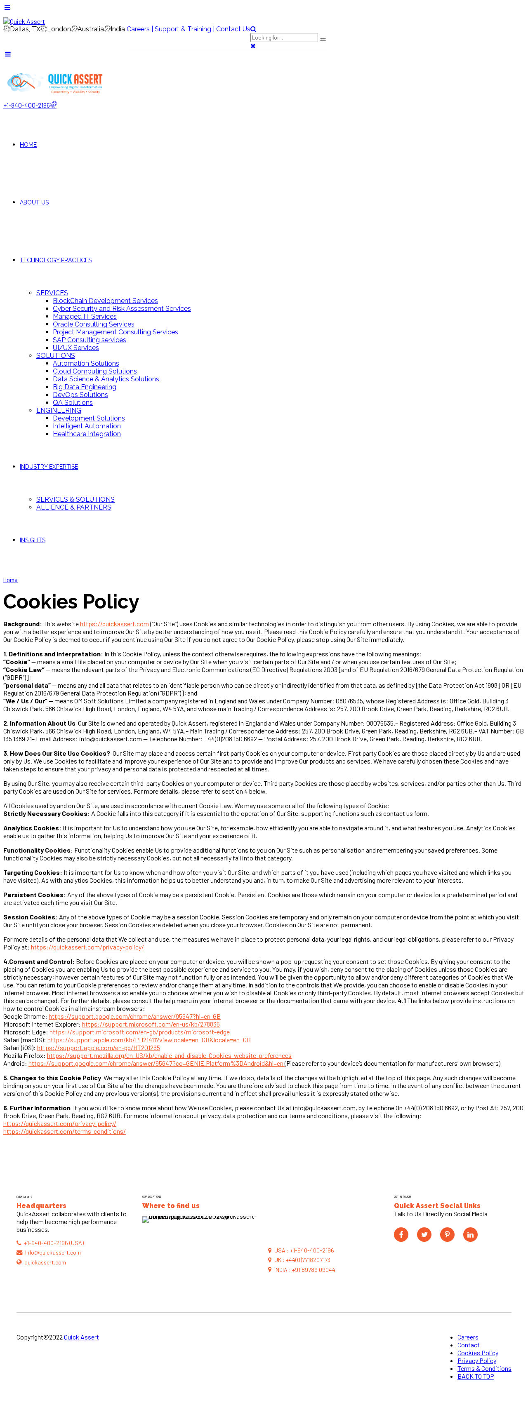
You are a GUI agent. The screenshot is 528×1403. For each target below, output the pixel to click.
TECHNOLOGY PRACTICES (56, 260)
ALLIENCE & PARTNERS (73, 507)
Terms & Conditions (484, 1368)
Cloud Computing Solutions (95, 371)
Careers (467, 1337)
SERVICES (52, 293)
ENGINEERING (58, 410)
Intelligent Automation (87, 426)
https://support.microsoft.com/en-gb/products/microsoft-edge (140, 1032)
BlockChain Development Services (105, 301)
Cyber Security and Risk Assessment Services (122, 309)
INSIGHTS (32, 540)
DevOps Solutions (80, 395)
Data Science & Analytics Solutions (106, 379)
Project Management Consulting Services (115, 332)
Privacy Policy (476, 1360)
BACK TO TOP (475, 1376)
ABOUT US (34, 202)
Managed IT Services (85, 316)
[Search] (253, 29)
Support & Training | (185, 29)
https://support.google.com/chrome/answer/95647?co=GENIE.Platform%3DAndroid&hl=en (156, 1063)
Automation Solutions (86, 363)
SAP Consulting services (89, 340)
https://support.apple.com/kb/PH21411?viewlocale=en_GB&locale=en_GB (149, 1039)
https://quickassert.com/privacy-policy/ (87, 947)
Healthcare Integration (87, 434)
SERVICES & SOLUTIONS (75, 499)
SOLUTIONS (55, 356)
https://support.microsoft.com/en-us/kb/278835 (151, 1024)
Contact (468, 1345)
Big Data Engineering (84, 387)
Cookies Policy (477, 1352)
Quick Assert (81, 1337)
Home (10, 579)
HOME (28, 144)
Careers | (141, 29)
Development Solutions (89, 418)
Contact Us (233, 29)
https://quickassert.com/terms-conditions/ (64, 1131)
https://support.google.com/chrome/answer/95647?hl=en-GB (135, 1016)
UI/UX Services (76, 348)
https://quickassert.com (114, 623)
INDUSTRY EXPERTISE (49, 466)
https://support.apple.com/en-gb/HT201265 (98, 1047)
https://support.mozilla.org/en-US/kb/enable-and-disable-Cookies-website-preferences (169, 1055)
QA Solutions (73, 403)
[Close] (253, 45)
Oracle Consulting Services (93, 324)
